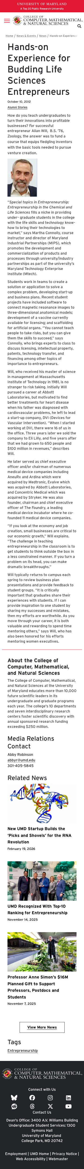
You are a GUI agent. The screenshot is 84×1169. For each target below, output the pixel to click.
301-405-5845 (20, 765)
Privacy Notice (64, 1154)
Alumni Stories (17, 107)
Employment (16, 1154)
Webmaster (58, 1159)
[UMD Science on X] (51, 1106)
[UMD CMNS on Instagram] (51, 1097)
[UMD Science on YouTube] (69, 1106)
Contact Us (42, 1112)
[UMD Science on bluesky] (15, 1097)
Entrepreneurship (22, 1050)
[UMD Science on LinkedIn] (69, 1097)
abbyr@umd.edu (21, 760)
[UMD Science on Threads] (33, 1106)
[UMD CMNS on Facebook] (32, 1097)
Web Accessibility (31, 1159)
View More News (42, 1027)
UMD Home (39, 1154)
